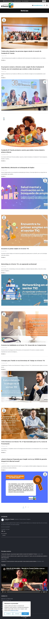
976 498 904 (26, 1)
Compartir (3, 535)
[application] (24, 580)
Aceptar (25, 613)
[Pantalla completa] (46, 592)
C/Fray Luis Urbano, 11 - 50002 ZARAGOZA (13, 1)
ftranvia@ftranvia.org (38, 5)
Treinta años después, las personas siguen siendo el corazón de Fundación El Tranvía (19, 554)
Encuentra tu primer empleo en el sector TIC (15, 248)
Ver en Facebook (4, 533)
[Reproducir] (3, 592)
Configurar (8, 613)
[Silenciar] (44, 592)
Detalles (3, 60)
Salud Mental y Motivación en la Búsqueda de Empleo (17, 167)
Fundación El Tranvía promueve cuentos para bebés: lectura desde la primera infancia (18, 561)
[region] (17, 608)
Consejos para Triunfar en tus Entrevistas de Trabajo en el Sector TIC (23, 360)
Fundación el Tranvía (9, 519)
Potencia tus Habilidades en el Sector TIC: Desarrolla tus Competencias (23, 345)
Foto (4, 531)
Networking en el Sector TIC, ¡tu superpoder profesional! (19, 264)
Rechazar (17, 613)
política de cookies (14, 610)
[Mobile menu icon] (47, 5)
